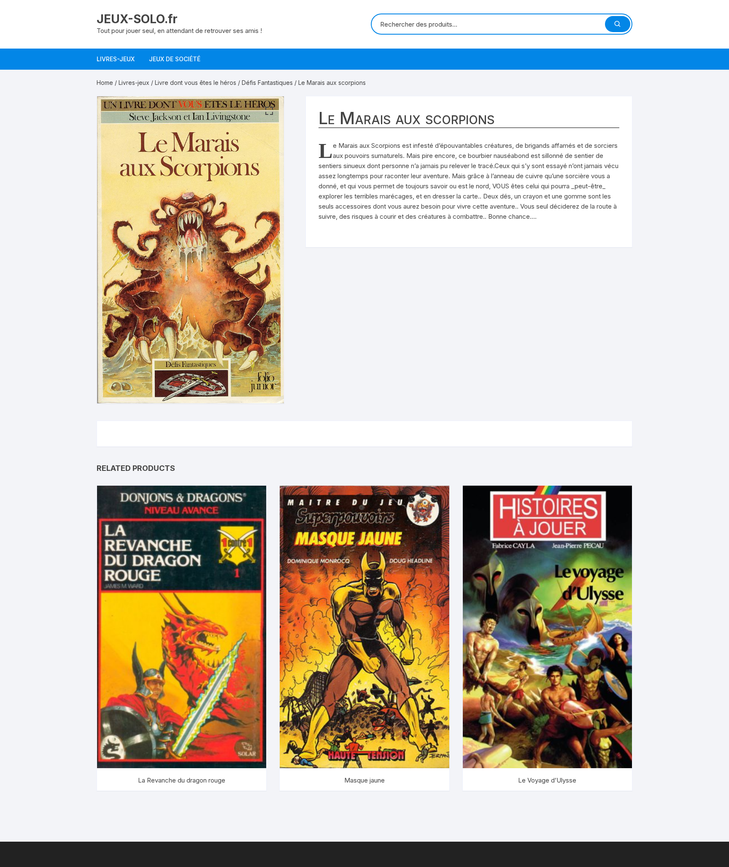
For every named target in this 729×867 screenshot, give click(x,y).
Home (105, 82)
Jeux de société (174, 59)
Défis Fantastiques (267, 82)
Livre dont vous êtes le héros (195, 82)
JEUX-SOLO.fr (137, 19)
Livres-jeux (116, 59)
